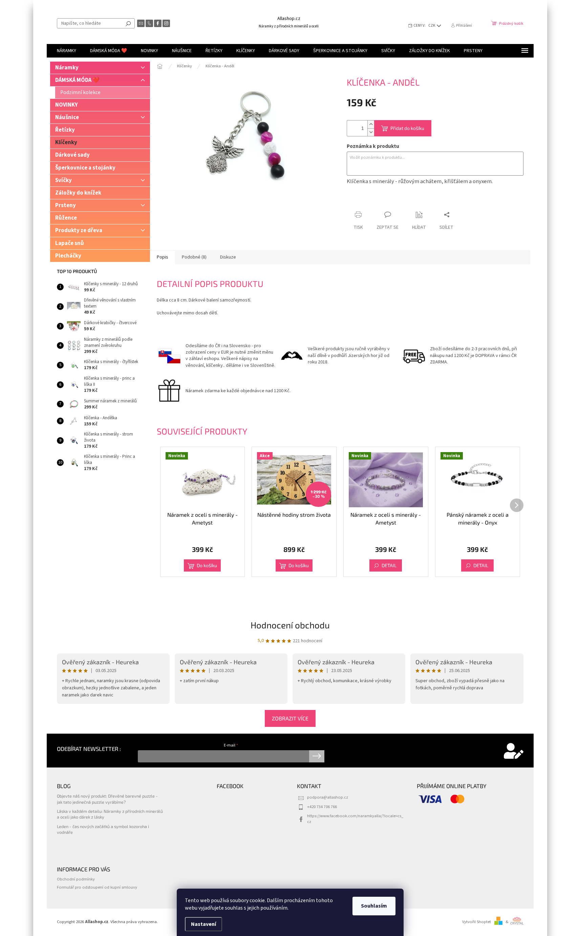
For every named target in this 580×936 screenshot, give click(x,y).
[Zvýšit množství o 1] (370, 124)
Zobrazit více (290, 718)
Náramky (67, 68)
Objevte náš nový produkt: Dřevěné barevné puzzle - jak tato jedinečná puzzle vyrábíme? (107, 798)
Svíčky (63, 180)
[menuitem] (66, 51)
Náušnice (67, 117)
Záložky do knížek (78, 193)
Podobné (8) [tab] (194, 257)
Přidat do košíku (407, 128)
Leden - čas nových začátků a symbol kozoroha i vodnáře (103, 829)
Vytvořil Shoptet (476, 922)
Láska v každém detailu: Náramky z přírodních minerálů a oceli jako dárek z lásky (110, 814)
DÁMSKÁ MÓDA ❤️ (77, 80)
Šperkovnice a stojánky (85, 168)
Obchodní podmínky (76, 879)
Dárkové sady (72, 155)
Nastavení (203, 924)
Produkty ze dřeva (78, 230)
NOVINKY (66, 105)
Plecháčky (68, 256)
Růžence (66, 218)
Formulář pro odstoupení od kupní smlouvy (97, 887)
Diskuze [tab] (228, 257)
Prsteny (65, 205)
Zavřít (382, 201)
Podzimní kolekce (80, 92)
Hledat (128, 23)
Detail (389, 565)
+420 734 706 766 (322, 807)
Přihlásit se (316, 756)
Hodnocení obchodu (290, 625)
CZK (432, 25)
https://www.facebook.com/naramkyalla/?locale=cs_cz (355, 819)
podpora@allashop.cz (327, 797)
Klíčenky (66, 142)
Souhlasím (374, 906)
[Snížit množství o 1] (370, 132)
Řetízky (65, 130)
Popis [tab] (162, 257)
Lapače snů (69, 243)
